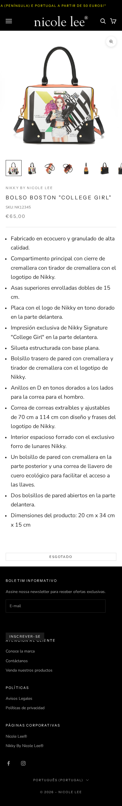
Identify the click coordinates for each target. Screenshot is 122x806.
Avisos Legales (19, 698)
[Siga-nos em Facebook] (8, 763)
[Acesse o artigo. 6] (104, 168)
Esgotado (60, 557)
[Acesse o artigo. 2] (32, 168)
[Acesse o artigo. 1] (14, 168)
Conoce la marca (20, 651)
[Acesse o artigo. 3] (50, 168)
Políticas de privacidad (25, 708)
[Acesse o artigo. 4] (68, 168)
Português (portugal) (58, 780)
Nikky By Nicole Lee (29, 188)
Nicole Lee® (16, 736)
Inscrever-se (25, 636)
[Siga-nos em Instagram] (23, 763)
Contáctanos (17, 661)
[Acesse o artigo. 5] (86, 168)
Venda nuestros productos (29, 670)
